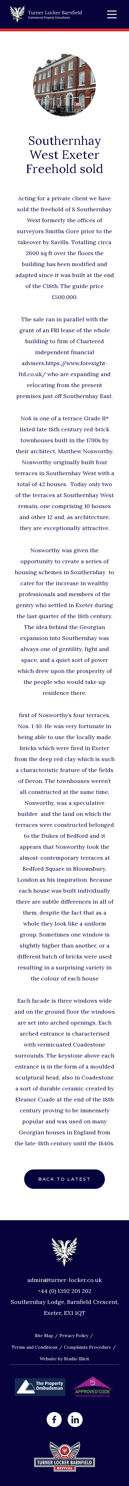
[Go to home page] (46, 14)
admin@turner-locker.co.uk (64, 1280)
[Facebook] (54, 1419)
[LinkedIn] (75, 1419)
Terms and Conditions (35, 1347)
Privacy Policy (73, 1335)
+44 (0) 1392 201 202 (64, 1290)
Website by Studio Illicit (64, 1359)
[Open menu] (112, 14)
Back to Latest (64, 1179)
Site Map (44, 1335)
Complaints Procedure (87, 1347)
